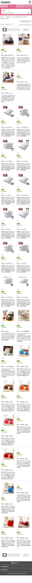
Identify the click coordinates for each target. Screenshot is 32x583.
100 (25, 29)
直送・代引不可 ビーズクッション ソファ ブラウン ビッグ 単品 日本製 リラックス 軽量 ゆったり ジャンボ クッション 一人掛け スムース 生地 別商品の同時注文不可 (23, 498)
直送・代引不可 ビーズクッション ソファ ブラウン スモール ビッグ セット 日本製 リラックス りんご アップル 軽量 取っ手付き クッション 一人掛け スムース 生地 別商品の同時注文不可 (8, 407)
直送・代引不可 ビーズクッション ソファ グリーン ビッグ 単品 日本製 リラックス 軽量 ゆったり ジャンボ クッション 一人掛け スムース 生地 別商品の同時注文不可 (23, 464)
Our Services (4, 569)
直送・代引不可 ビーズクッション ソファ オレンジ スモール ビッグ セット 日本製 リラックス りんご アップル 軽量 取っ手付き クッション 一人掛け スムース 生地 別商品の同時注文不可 (23, 407)
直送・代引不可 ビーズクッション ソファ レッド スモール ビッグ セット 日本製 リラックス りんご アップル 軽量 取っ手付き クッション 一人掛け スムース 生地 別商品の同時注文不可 (8, 475)
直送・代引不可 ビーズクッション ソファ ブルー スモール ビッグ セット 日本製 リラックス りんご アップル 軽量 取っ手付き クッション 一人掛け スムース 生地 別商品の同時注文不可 (23, 372)
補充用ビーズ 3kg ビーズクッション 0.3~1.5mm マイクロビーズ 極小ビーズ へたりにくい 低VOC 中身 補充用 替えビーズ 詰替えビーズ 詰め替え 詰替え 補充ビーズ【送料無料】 (8, 167)
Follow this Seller (1, 53)
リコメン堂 (7, 195)
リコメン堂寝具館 (25, 331)
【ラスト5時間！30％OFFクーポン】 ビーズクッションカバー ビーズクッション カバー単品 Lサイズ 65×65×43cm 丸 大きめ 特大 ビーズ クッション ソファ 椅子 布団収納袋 (8, 337)
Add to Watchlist (2, 47)
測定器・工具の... (25, 366)
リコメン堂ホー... (9, 127)
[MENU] (30, 2)
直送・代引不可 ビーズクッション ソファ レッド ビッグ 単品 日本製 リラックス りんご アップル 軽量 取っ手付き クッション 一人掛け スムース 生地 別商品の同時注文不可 (8, 543)
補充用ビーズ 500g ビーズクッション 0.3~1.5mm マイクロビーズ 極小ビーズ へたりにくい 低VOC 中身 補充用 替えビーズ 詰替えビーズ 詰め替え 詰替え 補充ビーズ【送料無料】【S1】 (24, 201)
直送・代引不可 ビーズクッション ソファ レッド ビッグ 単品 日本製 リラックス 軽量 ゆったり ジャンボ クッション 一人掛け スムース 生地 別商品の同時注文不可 (24, 543)
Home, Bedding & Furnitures (20, 17)
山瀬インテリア (24, 55)
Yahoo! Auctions (4, 6)
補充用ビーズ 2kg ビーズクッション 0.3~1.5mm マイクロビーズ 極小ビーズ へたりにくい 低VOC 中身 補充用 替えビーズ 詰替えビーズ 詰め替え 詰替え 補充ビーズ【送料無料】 (23, 133)
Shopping (8, 17)
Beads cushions (4, 18)
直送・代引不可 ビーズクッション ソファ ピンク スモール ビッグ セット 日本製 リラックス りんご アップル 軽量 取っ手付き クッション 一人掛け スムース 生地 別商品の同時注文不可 (8, 441)
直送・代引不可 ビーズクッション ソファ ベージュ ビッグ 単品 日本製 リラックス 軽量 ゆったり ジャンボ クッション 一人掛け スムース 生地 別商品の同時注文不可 (23, 430)
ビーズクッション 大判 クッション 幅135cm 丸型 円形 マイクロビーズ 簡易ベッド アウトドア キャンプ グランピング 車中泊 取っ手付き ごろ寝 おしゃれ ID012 (8, 98)
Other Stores (19, 6)
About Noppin (4, 566)
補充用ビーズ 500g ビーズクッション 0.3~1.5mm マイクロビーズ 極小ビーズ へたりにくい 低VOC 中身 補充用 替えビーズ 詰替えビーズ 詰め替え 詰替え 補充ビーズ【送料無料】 (8, 133)
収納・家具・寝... (9, 55)
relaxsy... (7, 331)
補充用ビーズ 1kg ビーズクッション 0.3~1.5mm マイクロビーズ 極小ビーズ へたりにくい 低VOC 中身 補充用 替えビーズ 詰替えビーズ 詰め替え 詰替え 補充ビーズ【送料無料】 (23, 167)
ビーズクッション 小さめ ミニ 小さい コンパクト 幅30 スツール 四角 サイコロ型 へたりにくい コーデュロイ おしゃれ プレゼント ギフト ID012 (23, 60)
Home (2, 17)
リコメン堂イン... (25, 195)
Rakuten (12, 6)
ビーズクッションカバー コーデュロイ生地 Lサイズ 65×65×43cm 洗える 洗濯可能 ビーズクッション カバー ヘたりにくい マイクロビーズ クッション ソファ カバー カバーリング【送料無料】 (24, 337)
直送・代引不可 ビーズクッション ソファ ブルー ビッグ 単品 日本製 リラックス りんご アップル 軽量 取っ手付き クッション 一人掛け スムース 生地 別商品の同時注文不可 (8, 509)
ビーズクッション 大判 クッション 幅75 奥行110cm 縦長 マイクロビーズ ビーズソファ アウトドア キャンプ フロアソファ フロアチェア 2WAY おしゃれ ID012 (24, 86)
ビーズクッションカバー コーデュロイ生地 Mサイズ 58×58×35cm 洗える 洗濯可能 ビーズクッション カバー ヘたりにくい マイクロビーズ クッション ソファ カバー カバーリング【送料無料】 (8, 372)
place (5, 2)
